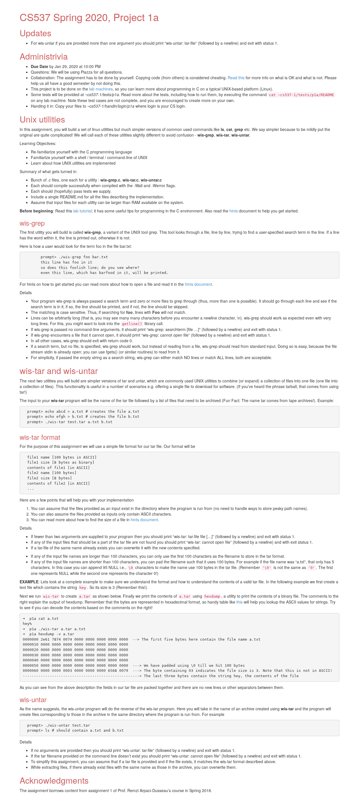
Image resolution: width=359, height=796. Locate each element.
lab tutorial (82, 211)
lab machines (101, 89)
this (239, 602)
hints (233, 211)
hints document (198, 284)
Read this (236, 77)
